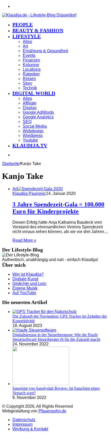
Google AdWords (38, 112)
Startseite (10, 163)
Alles (27, 41)
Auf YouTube (24, 293)
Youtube (30, 140)
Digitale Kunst (25, 279)
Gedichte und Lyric (29, 283)
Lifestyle (26, 36)
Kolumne (31, 65)
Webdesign (33, 131)
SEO (27, 121)
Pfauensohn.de (52, 411)
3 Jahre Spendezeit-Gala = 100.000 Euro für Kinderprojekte (58, 208)
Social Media (35, 126)
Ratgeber (31, 74)
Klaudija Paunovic (29, 193)
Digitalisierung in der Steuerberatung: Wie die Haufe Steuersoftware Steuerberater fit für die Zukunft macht (56, 337)
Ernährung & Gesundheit (45, 51)
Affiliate (29, 103)
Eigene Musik (24, 288)
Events (29, 55)
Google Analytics (38, 117)
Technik (30, 88)
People (22, 24)
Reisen (29, 78)
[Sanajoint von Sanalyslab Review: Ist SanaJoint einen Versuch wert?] (40, 383)
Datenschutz (23, 420)
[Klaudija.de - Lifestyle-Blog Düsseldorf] (39, 15)
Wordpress (33, 135)
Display (30, 108)
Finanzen (31, 60)
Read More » (24, 240)
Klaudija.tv (29, 145)
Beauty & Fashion (37, 30)
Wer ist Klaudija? (28, 274)
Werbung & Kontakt (30, 429)
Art (25, 46)
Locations (32, 69)
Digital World (33, 93)
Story (27, 83)
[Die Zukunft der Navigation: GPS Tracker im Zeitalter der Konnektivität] (44, 311)
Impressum (22, 424)
